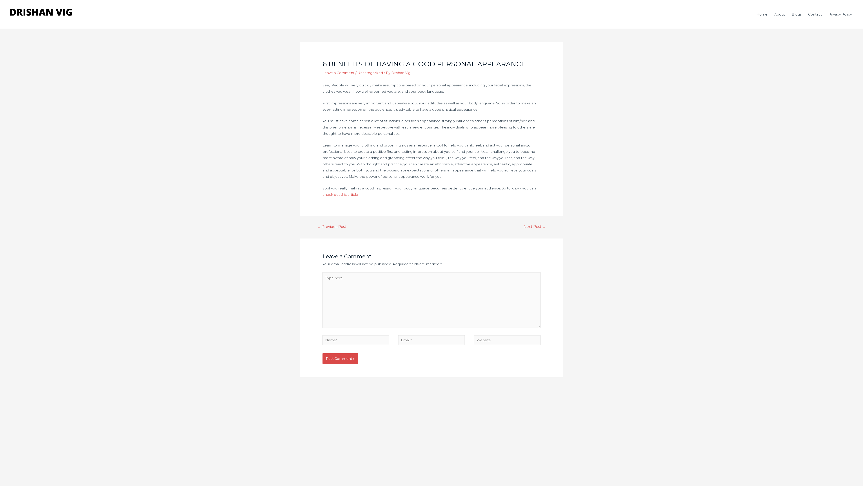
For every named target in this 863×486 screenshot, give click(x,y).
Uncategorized (370, 73)
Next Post (535, 227)
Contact (815, 14)
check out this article (341, 194)
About (779, 14)
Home (761, 14)
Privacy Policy (840, 14)
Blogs (796, 14)
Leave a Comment (338, 73)
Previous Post (331, 227)
